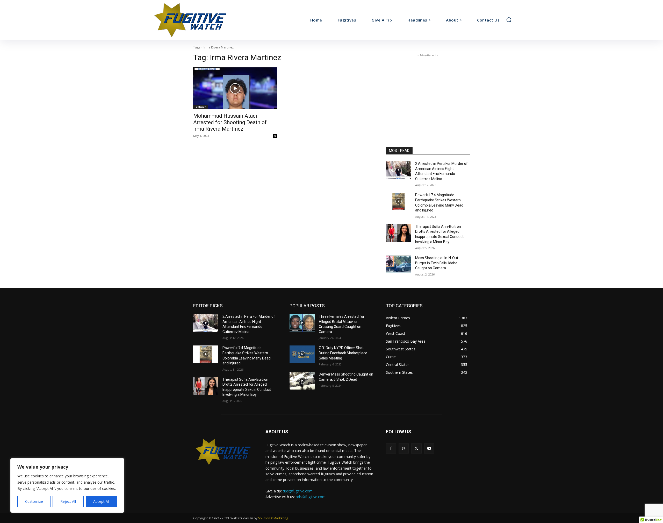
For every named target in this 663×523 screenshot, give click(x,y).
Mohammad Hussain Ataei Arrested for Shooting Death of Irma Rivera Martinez (230, 122)
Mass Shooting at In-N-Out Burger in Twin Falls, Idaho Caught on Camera (436, 263)
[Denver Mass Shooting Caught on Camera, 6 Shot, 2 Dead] (302, 381)
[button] (509, 20)
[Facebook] (391, 448)
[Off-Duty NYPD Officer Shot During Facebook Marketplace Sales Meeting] (302, 354)
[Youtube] (429, 448)
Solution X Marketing (273, 518)
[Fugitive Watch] (196, 20)
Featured (200, 107)
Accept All (101, 501)
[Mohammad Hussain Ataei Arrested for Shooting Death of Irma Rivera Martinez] (235, 88)
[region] (67, 485)
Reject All (68, 501)
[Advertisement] (428, 90)
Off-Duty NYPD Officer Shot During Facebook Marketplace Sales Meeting (343, 353)
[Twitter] (416, 448)
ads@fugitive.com (311, 496)
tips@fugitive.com (298, 491)
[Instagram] (404, 448)
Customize (34, 501)
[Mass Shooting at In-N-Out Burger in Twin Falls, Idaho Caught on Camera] (398, 264)
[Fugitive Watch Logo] (223, 451)
